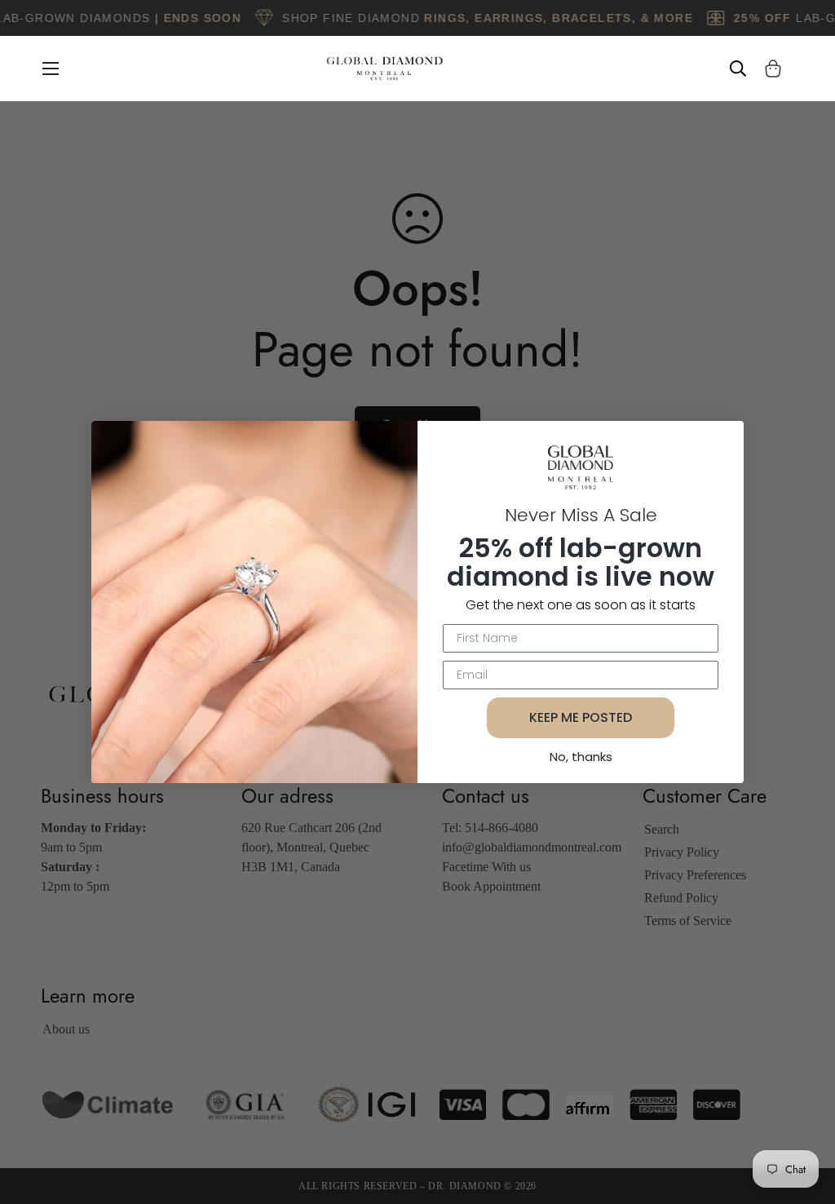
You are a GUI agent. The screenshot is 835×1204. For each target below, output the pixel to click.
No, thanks (581, 756)
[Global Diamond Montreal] (384, 68)
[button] (770, 68)
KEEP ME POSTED (580, 717)
